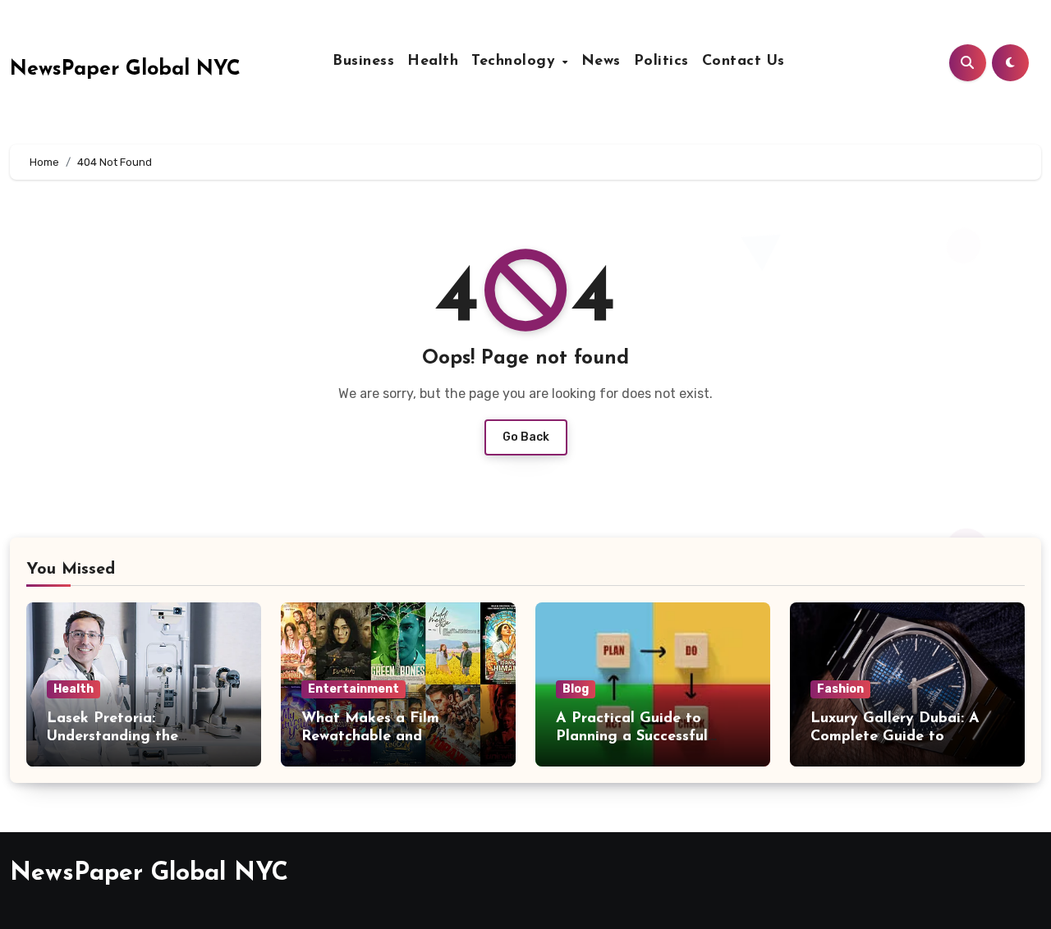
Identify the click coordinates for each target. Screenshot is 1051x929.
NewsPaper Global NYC (125, 69)
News (601, 61)
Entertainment (353, 689)
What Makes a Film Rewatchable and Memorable (370, 737)
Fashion (840, 689)
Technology (516, 61)
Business (363, 61)
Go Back (526, 437)
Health (432, 61)
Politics (661, 61)
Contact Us (743, 61)
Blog (575, 689)
